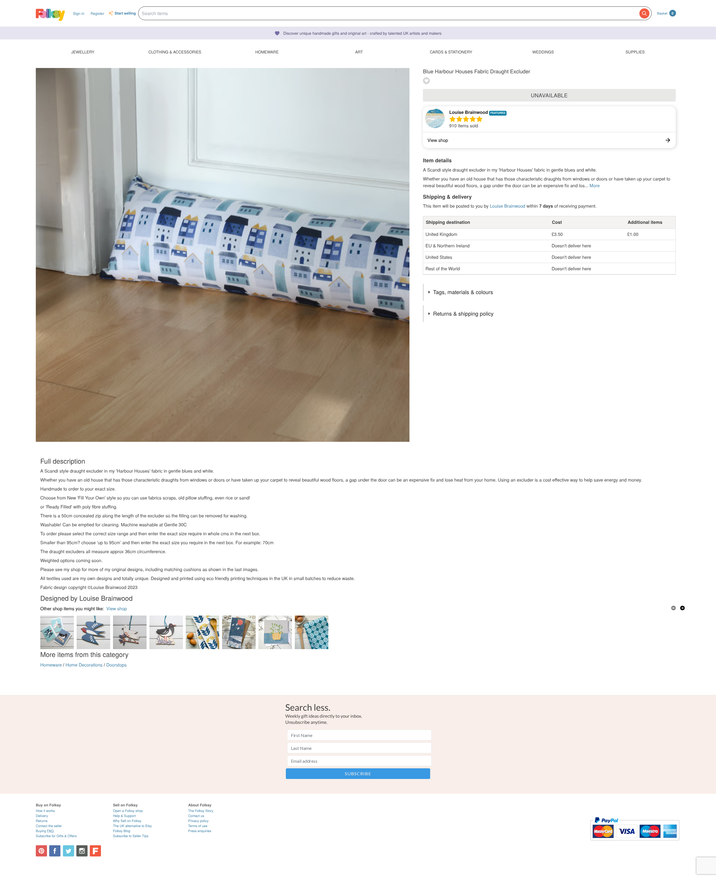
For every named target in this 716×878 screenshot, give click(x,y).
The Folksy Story (200, 810)
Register (97, 13)
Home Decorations (83, 664)
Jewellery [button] (83, 52)
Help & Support (124, 815)
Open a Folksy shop (128, 810)
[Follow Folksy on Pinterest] (41, 850)
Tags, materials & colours (463, 292)
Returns (42, 820)
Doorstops (116, 664)
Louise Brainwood (468, 112)
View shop (116, 608)
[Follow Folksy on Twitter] (68, 850)
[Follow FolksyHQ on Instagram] (82, 850)
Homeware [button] (267, 52)
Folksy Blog (121, 830)
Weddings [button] (543, 52)
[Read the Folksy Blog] (95, 850)
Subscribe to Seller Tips (131, 836)
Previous (673, 608)
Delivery (42, 815)
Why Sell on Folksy (127, 820)
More (595, 185)
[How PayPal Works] (634, 843)
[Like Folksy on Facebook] (54, 850)
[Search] (644, 13)
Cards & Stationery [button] (451, 52)
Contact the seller (49, 825)
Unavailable (549, 95)
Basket (665, 13)
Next (682, 608)
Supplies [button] (635, 52)
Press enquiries (199, 830)
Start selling (125, 13)
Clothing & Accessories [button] (175, 52)
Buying (45, 830)
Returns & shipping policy (463, 313)
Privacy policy (198, 820)
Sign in (78, 13)
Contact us (196, 815)
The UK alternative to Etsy (132, 825)
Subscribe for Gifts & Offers (56, 836)
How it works (45, 810)
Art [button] (359, 52)
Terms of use (198, 825)
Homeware (51, 664)
